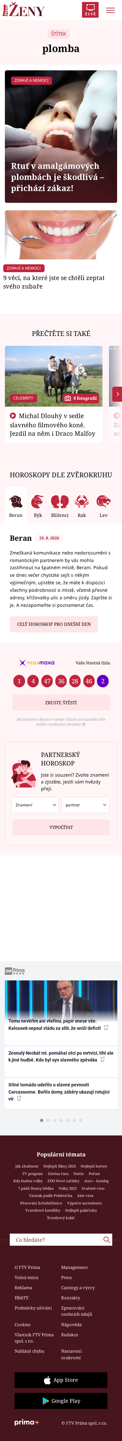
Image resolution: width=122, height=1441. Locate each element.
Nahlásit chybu (29, 1351)
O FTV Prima (27, 1267)
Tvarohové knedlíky (42, 1210)
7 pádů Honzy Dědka (36, 1188)
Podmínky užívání (33, 1308)
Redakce (69, 1335)
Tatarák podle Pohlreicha (50, 1195)
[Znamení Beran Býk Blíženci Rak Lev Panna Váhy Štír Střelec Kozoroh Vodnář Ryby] (35, 805)
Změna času (58, 1173)
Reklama (23, 1288)
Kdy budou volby (28, 1180)
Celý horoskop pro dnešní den (54, 624)
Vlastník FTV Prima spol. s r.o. (34, 1338)
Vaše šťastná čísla (93, 663)
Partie (79, 1173)
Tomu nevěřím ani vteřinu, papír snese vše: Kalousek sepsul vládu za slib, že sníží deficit (55, 1024)
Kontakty (70, 1298)
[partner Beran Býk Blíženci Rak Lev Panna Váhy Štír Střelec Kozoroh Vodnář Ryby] (85, 805)
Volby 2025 (68, 1188)
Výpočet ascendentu (84, 1203)
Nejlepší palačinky (81, 1210)
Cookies (23, 1324)
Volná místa (26, 1277)
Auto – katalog (96, 1180)
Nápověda (71, 1324)
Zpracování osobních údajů (76, 1311)
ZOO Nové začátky (63, 1180)
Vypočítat (61, 827)
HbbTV (22, 1298)
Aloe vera (85, 1195)
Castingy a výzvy (78, 1288)
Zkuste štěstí (61, 703)
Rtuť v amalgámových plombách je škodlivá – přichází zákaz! (57, 176)
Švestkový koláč (61, 1217)
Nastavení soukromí (71, 1354)
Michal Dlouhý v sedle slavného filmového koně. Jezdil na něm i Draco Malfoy (52, 425)
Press (66, 1277)
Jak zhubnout (26, 1166)
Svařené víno (93, 1188)
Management (74, 1267)
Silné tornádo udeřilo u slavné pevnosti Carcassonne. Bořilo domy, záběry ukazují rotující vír (59, 1091)
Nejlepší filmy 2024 (59, 1166)
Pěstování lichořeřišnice (41, 1203)
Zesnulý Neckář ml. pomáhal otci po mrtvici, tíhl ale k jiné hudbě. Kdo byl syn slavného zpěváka (61, 1056)
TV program (32, 1173)
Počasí (94, 1173)
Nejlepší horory (94, 1166)
